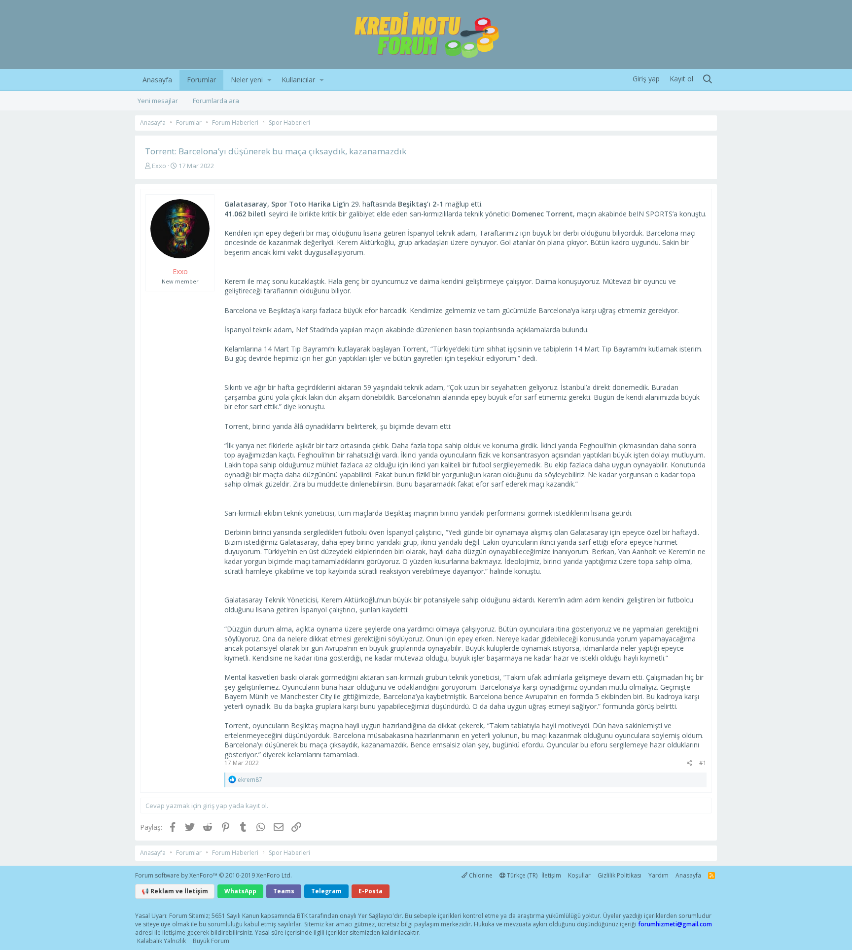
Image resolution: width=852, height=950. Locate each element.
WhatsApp (240, 891)
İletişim (551, 875)
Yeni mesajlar (158, 100)
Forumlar (201, 79)
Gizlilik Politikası (619, 875)
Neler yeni (247, 79)
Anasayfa (157, 79)
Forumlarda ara (216, 100)
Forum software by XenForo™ (213, 875)
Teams (283, 891)
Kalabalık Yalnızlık (161, 941)
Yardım (658, 875)
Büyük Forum (211, 941)
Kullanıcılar (298, 79)
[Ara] (707, 79)
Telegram (326, 891)
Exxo (159, 165)
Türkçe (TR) (521, 875)
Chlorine (480, 875)
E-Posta (370, 891)
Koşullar (579, 875)
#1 (703, 763)
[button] (269, 80)
